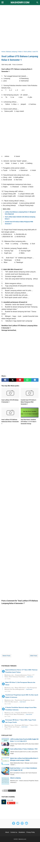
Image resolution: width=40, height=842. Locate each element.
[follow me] (22, 824)
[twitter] (12, 380)
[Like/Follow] (13, 824)
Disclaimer (22, 832)
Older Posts (33, 655)
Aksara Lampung (15, 778)
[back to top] (36, 838)
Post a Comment (17, 64)
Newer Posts (6, 655)
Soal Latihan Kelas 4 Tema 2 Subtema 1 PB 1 (24, 749)
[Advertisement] (20, 28)
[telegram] (35, 380)
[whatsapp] (27, 380)
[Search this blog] (37, 2)
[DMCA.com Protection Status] (8, 791)
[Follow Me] (17, 824)
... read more (29, 676)
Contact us (13, 832)
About (7, 832)
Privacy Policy (30, 832)
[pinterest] (20, 380)
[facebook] (5, 380)
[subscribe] (26, 824)
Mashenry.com (20, 2)
